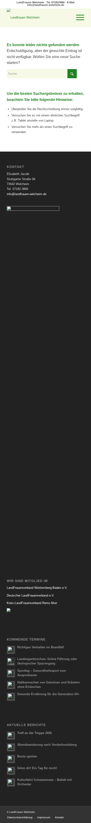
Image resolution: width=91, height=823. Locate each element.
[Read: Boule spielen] (11, 759)
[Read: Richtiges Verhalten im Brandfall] (11, 650)
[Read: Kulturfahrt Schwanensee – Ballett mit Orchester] (11, 782)
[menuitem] (77, 17)
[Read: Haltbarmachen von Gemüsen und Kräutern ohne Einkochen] (11, 685)
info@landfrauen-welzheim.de (45, 5)
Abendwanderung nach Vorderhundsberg (47, 744)
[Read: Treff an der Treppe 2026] (11, 735)
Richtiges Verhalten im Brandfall (40, 647)
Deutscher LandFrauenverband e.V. (30, 595)
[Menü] (77, 17)
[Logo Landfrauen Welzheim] (38, 17)
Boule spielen (27, 756)
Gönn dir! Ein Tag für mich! (37, 768)
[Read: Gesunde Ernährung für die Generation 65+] (11, 697)
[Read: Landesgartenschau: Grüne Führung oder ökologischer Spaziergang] (11, 661)
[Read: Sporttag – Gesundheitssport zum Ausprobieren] (11, 673)
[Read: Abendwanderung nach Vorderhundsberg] (11, 747)
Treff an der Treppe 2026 (34, 733)
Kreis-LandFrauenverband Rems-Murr (32, 603)
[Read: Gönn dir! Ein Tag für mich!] (11, 771)
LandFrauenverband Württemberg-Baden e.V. (37, 587)
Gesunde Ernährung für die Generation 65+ (48, 694)
